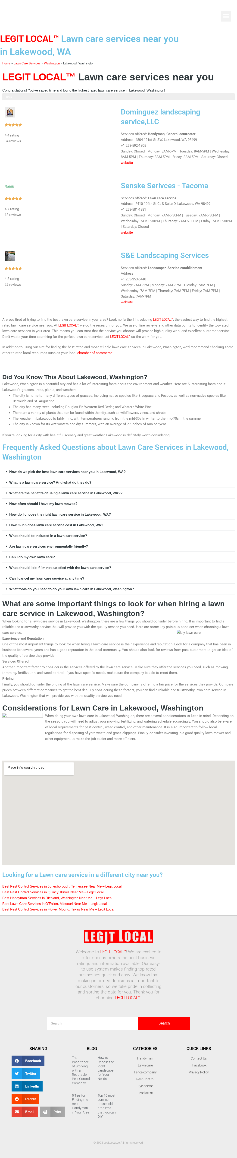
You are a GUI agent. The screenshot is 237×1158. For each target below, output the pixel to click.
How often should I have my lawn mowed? (43, 504)
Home (6, 63)
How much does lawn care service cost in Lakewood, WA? (56, 525)
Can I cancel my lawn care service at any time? (46, 578)
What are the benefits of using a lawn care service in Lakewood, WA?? (65, 493)
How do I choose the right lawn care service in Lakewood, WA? (60, 514)
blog (92, 1048)
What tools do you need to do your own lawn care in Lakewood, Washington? (71, 589)
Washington (52, 63)
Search (164, 1023)
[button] (226, 16)
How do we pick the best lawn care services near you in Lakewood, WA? (67, 472)
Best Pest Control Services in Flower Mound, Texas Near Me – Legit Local (58, 909)
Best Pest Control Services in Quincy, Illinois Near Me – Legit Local (52, 892)
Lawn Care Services (27, 63)
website (127, 163)
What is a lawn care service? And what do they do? (50, 482)
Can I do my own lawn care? (32, 557)
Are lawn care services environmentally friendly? (48, 546)
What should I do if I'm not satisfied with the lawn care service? (60, 568)
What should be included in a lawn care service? (48, 536)
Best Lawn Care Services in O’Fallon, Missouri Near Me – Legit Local (54, 904)
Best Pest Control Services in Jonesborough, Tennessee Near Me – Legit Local (62, 886)
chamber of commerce (94, 353)
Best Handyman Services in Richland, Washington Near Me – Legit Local (57, 898)
